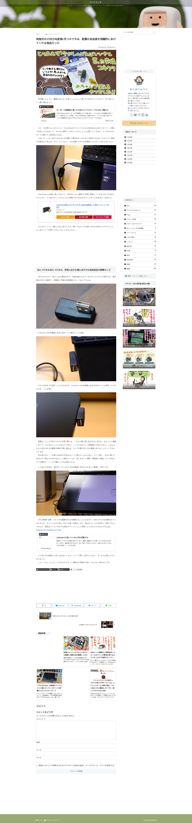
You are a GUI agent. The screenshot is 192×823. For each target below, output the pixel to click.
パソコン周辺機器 (77, 569)
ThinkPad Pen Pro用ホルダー (47, 530)
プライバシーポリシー (52, 820)
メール (39, 750)
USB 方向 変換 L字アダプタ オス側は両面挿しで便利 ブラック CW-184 (83, 205)
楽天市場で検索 (83, 217)
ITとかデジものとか (43, 569)
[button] (154, 32)
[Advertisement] (76, 247)
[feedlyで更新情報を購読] (146, 115)
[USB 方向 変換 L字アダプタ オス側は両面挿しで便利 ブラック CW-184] (47, 209)
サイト (39, 757)
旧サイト (131, 108)
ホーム (40, 820)
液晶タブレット (65, 569)
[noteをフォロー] (143, 115)
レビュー (54, 569)
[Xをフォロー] (131, 115)
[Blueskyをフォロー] (135, 115)
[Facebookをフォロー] (139, 115)
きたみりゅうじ (139, 89)
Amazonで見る (65, 217)
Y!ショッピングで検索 (102, 217)
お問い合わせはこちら (140, 123)
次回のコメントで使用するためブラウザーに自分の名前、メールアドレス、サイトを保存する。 (77, 765)
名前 (38, 742)
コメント (41, 719)
